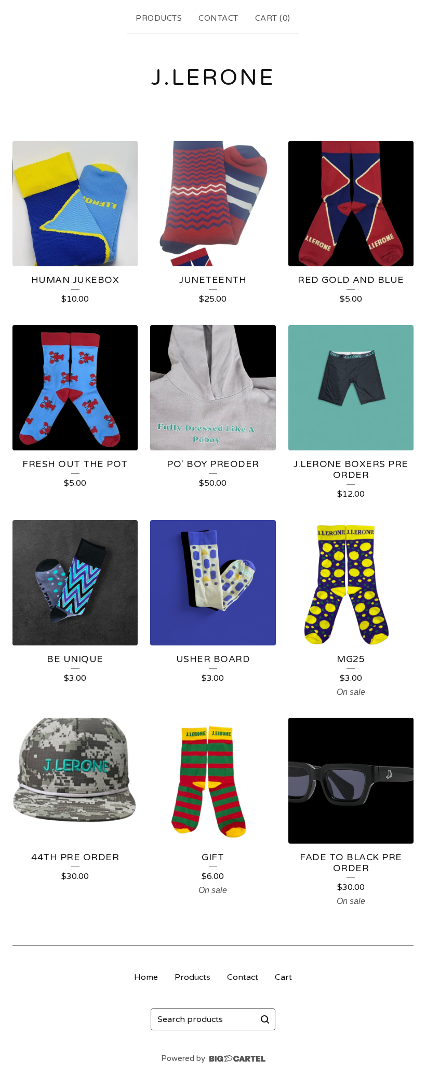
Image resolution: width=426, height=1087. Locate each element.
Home (146, 977)
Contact (218, 18)
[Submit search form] (265, 1019)
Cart (283, 977)
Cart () (272, 18)
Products (159, 18)
